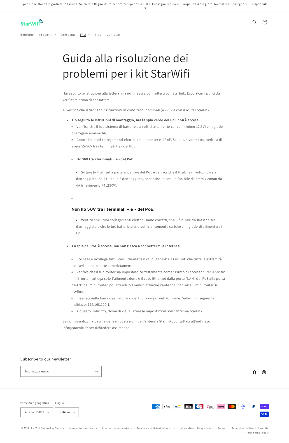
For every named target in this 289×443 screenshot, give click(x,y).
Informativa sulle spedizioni (196, 427)
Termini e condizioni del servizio (156, 427)
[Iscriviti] (96, 371)
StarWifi (35, 427)
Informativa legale (258, 432)
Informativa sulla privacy (117, 427)
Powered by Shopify (52, 427)
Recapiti (223, 427)
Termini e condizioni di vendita (250, 427)
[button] (47, 34)
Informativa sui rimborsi (83, 427)
